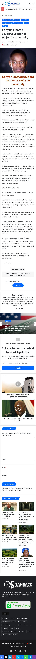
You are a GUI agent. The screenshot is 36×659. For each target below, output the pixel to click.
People (5, 26)
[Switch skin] (30, 4)
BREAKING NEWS (14, 20)
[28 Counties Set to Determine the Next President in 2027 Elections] (9, 552)
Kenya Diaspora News (15, 23)
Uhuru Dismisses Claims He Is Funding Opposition (9, 514)
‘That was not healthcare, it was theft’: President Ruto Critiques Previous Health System (26, 516)
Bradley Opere (18, 269)
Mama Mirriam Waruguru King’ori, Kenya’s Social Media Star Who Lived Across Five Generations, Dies (26, 563)
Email (4, 467)
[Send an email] (12, 42)
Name (4, 459)
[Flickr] (19, 309)
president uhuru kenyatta (9, 631)
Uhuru (4, 634)
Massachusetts (28, 625)
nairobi (11, 628)
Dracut (12, 618)
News (26, 23)
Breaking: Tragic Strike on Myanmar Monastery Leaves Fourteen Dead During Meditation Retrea (26, 539)
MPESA (4, 628)
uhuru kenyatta (12, 634)
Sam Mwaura (7, 42)
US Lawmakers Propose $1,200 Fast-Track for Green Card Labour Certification (17, 328)
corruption (5, 618)
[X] (17, 309)
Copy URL (18, 285)
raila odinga (22, 631)
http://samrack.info (22, 618)
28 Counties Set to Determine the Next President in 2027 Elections (8, 561)
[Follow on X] (11, 42)
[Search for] (34, 4)
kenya (24, 621)
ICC (19, 621)
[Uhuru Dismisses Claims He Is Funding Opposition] (9, 506)
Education (25, 20)
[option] (18, 323)
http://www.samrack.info (9, 621)
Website (4, 475)
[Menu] (2, 4)
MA (20, 625)
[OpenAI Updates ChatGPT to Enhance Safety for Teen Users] (9, 529)
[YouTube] (22, 309)
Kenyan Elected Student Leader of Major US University (18, 274)
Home (5, 15)
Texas (29, 631)
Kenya (5, 23)
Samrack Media (21, 646)
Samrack (31, 643)
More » (21, 305)
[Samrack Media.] (12, 3)
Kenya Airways (6, 625)
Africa (10, 15)
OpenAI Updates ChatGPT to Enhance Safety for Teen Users (9, 537)
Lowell (15, 625)
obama (17, 628)
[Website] (14, 309)
